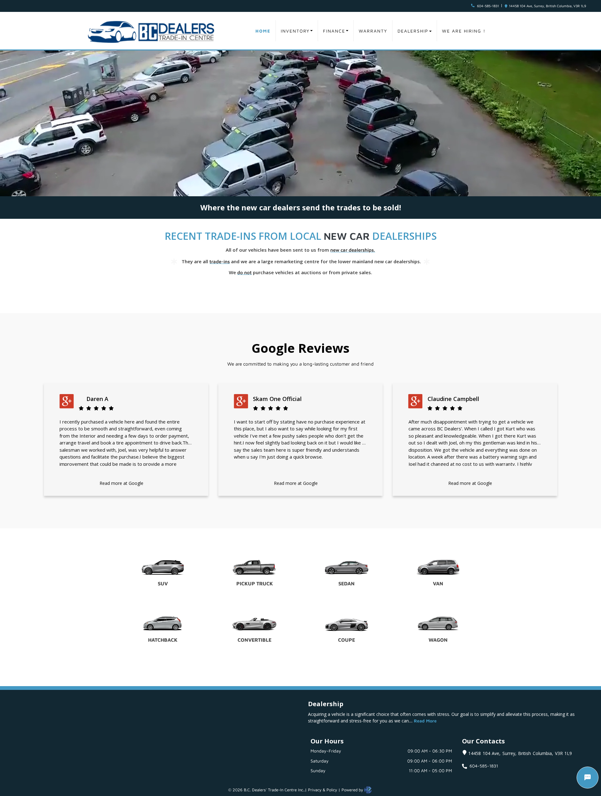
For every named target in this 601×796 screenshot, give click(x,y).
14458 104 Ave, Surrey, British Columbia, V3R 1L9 (547, 6)
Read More (425, 720)
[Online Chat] (587, 777)
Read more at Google (121, 483)
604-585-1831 (488, 6)
